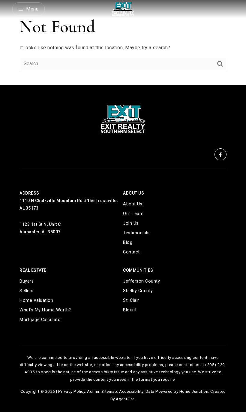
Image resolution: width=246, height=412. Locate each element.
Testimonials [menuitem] (136, 232)
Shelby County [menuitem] (138, 290)
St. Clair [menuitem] (131, 300)
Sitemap (109, 391)
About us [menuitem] (132, 204)
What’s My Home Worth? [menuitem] (45, 310)
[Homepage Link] (123, 8)
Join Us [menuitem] (131, 223)
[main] (123, 42)
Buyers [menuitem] (27, 281)
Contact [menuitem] (131, 252)
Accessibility (131, 391)
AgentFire (125, 398)
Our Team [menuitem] (133, 213)
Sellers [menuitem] (27, 290)
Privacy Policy (71, 391)
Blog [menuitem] (127, 242)
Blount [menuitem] (129, 310)
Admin (93, 391)
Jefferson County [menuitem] (141, 281)
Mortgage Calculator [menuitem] (41, 319)
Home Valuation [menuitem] (36, 300)
